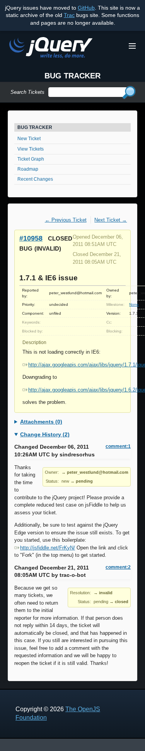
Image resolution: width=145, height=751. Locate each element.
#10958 (31, 238)
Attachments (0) (41, 422)
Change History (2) (45, 434)
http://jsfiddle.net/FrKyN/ (47, 548)
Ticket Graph (30, 159)
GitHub (86, 8)
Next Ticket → (110, 220)
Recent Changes (35, 179)
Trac (69, 15)
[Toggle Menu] (132, 46)
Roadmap (27, 169)
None (134, 304)
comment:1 (118, 446)
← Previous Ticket (66, 220)
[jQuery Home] (50, 49)
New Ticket (29, 138)
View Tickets (30, 149)
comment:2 (118, 567)
